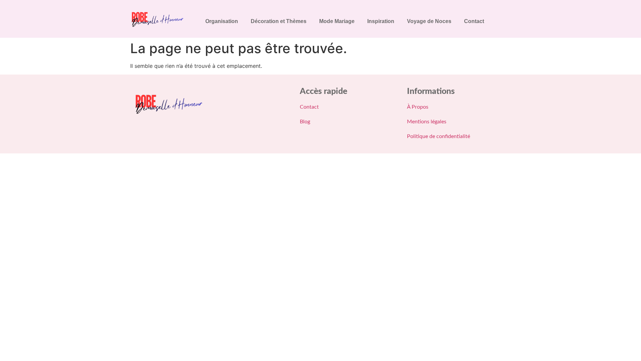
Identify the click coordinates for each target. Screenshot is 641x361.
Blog (305, 121)
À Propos (417, 107)
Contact (474, 21)
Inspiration (380, 21)
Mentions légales (426, 121)
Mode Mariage (337, 21)
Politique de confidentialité (438, 136)
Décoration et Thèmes (278, 21)
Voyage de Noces (429, 21)
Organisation (221, 21)
